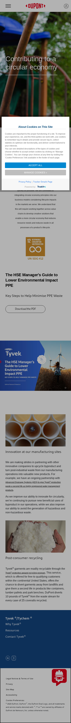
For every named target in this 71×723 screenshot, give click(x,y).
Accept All (35, 165)
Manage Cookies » (35, 172)
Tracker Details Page (42, 181)
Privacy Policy (25, 181)
